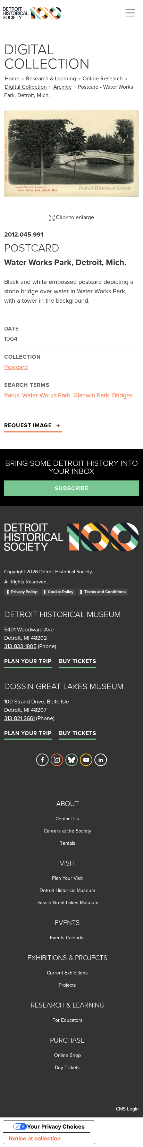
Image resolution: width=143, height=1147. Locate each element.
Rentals (67, 842)
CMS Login (127, 1108)
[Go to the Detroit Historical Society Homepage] (35, 12)
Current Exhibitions (67, 972)
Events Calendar (67, 937)
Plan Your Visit (67, 878)
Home (12, 78)
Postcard (16, 367)
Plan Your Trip (28, 661)
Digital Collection (26, 86)
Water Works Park (46, 395)
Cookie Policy (60, 591)
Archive (62, 86)
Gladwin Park (91, 395)
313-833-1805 (20, 646)
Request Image (28, 425)
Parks (11, 395)
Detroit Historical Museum (67, 890)
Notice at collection (35, 1138)
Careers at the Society (67, 830)
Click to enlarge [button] (74, 217)
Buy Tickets (77, 661)
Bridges (122, 395)
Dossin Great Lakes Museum (67, 902)
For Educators (67, 1020)
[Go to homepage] (71, 544)
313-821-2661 (19, 718)
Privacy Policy (24, 591)
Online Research (103, 78)
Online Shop (67, 1055)
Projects (67, 984)
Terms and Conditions (105, 591)
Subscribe (72, 488)
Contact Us (67, 818)
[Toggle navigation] (130, 13)
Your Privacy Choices (56, 1126)
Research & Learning (51, 78)
